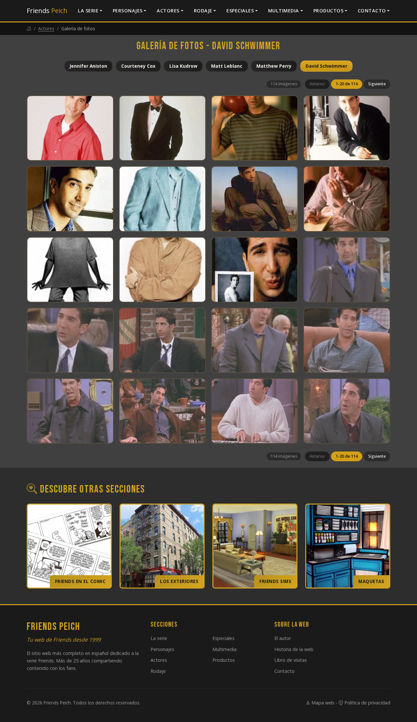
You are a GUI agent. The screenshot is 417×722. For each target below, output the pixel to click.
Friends (47, 10)
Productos (328, 10)
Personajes (128, 10)
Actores (168, 10)
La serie (88, 10)
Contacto (372, 10)
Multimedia (283, 10)
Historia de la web (293, 649)
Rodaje (203, 10)
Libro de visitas (290, 660)
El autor (282, 638)
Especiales (240, 10)
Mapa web (322, 703)
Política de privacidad (366, 703)
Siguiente (377, 84)
